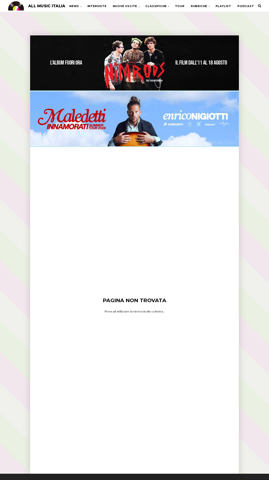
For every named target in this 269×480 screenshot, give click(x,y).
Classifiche (156, 6)
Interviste (97, 6)
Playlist (223, 6)
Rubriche (199, 6)
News (74, 6)
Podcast (245, 6)
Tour (180, 6)
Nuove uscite (125, 6)
